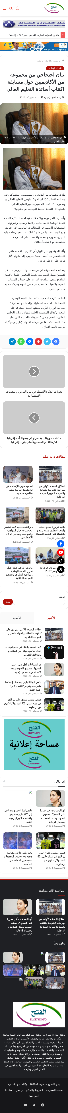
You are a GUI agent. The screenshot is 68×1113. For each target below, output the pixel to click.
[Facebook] (60, 543)
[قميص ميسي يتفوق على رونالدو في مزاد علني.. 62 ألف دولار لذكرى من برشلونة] (54, 704)
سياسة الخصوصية (54, 1090)
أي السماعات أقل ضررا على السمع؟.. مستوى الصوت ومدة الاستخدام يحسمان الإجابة (26, 668)
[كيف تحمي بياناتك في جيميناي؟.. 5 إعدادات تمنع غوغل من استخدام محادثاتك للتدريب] (54, 652)
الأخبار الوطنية (44, 60)
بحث (8, 601)
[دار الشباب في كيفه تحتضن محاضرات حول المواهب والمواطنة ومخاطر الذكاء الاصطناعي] (18, 515)
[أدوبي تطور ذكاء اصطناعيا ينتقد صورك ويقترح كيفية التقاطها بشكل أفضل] (13, 983)
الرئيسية (57, 60)
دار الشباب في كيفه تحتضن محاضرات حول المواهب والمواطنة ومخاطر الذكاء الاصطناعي (18, 532)
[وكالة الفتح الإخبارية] (54, 8)
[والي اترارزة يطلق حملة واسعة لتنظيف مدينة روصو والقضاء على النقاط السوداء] (50, 515)
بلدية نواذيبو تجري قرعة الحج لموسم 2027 (52, 569)
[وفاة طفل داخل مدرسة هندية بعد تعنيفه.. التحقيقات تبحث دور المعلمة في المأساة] (17, 840)
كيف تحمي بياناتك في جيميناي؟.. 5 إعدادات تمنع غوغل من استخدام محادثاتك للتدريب (24, 650)
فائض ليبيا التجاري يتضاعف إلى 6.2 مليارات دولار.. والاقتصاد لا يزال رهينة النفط (23, 685)
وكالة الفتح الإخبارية (52, 97)
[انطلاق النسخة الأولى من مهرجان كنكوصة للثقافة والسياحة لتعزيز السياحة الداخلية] (50, 474)
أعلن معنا (34, 1095)
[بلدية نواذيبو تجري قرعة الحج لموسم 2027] (50, 555)
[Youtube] (60, 552)
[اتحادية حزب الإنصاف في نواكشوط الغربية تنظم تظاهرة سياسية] (18, 474)
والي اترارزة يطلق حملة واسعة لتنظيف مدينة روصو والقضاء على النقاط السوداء (50, 530)
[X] (60, 569)
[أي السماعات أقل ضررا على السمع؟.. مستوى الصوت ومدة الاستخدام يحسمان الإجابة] (54, 669)
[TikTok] (60, 560)
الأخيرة (17, 617)
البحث (62, 596)
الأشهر (51, 617)
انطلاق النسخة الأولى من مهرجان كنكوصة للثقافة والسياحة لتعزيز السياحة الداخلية (52, 491)
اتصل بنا (9, 1090)
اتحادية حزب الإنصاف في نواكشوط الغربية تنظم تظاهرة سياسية (19, 490)
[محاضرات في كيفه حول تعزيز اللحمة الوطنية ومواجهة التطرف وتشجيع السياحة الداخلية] (18, 555)
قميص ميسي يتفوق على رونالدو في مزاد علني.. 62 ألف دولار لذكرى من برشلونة (23, 703)
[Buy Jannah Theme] (34, 23)
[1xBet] (34, 46)
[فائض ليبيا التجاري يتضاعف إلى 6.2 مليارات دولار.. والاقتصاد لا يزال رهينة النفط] (54, 687)
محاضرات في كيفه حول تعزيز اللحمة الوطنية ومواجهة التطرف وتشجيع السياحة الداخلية (19, 573)
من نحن (20, 1090)
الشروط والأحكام (34, 1090)
